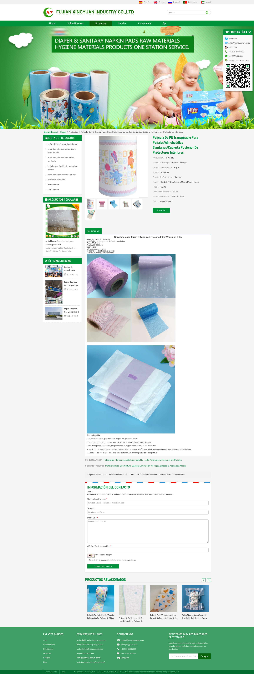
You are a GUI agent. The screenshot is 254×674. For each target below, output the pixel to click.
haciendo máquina (56, 179)
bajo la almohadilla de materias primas (62, 168)
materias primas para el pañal (89, 658)
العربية (208, 2)
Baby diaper (53, 184)
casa (45, 640)
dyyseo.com (174, 672)
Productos (100, 23)
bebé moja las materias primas (62, 174)
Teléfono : (91, 508)
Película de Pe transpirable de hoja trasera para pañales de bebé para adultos (99, 621)
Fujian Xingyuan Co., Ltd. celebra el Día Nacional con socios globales (71, 310)
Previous (48, 222)
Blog (45, 662)
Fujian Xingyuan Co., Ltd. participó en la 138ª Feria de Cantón (71, 284)
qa (164, 23)
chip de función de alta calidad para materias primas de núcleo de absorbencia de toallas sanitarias (62, 243)
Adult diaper (53, 189)
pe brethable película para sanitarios (91, 640)
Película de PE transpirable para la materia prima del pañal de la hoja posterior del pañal (132, 618)
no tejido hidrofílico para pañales (90, 645)
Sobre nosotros (75, 23)
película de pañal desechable (172, 475)
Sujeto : (90, 491)
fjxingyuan (125, 658)
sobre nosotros (49, 645)
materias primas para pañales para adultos (62, 151)
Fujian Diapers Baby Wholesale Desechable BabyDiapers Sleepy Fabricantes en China (163, 618)
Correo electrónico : (97, 499)
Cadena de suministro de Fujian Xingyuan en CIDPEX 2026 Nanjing (72, 269)
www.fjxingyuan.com (129, 645)
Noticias (122, 23)
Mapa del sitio (51, 672)
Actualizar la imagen (103, 555)
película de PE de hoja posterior (143, 475)
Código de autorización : (99, 546)
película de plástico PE (117, 475)
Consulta (161, 210)
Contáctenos (144, 23)
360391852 (233, 47)
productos (47, 653)
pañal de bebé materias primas (62, 144)
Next (76, 222)
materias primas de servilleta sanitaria (61, 159)
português (192, 2)
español (147, 2)
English (162, 2)
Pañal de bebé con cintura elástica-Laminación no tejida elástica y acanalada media (145, 466)
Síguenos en (93, 231)
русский (176, 2)
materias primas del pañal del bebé (91, 662)
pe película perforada (85, 653)
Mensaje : (92, 518)
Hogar (52, 23)
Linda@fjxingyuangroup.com (132, 640)
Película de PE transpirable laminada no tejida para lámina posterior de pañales (143, 460)
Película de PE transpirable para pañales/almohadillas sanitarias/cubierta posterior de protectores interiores (130, 494)
